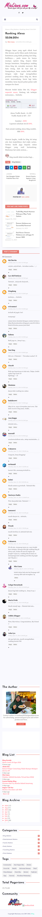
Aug (6, 808)
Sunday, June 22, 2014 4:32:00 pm (18, 309)
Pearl (35, 868)
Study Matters (21, 846)
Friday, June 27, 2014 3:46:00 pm (17, 635)
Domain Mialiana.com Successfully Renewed (23, 224)
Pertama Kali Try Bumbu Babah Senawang (17, 783)
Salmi (10, 480)
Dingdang (12, 291)
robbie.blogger (14, 616)
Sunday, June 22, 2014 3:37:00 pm (18, 263)
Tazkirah (34, 872)
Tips (5, 876)
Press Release (8, 872)
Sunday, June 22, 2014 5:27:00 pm (18, 368)
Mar (6, 814)
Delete (15, 269)
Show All (6, 794)
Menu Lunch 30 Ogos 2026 (11, 762)
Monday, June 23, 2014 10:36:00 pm (18, 587)
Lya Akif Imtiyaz (14, 276)
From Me (6, 868)
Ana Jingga (12, 418)
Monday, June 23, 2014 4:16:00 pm (18, 513)
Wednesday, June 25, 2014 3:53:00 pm (19, 618)
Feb (6, 816)
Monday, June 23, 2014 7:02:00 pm (18, 528)
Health (14, 868)
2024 (6, 820)
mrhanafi (12, 464)
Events (29, 865)
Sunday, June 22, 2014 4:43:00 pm (18, 337)
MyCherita (12, 260)
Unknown (12, 449)
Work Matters (21, 853)
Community (7, 865)
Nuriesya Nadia (14, 495)
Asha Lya (11, 633)
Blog (32, 914)
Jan (6, 818)
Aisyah (11, 365)
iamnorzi (12, 510)
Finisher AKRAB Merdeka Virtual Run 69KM (18, 777)
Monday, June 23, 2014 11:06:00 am (18, 497)
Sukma (11, 335)
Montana (11, 385)
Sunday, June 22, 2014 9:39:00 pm (18, 436)
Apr (6, 812)
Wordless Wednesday (23, 876)
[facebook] (19, 13)
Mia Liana (11, 42)
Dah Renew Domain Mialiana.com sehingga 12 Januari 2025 (24, 235)
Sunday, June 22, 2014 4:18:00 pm (18, 293)
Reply (10, 269)
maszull (11, 433)
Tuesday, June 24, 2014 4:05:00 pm (18, 602)
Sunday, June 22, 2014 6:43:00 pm (18, 387)
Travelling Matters (21, 850)
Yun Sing (11, 350)
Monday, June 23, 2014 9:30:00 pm (18, 544)
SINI (25, 121)
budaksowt (12, 401)
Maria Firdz (13, 600)
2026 (6, 806)
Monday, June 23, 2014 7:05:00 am (18, 451)
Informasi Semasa (25, 868)
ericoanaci (12, 306)
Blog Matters (14, 29)
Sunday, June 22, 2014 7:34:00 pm (18, 403)
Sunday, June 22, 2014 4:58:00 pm (18, 352)
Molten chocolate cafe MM (12, 790)
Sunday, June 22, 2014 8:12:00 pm (18, 420)
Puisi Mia (18, 872)
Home (7, 29)
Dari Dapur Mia (19, 865)
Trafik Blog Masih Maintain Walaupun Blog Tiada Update (25, 214)
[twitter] (22, 13)
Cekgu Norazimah (15, 585)
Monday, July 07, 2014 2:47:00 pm (24, 569)
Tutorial (11, 876)
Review (26, 872)
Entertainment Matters (21, 839)
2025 (6, 810)
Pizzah (10, 526)
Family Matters (21, 843)
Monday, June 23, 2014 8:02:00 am (18, 482)
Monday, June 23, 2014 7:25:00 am (18, 467)
